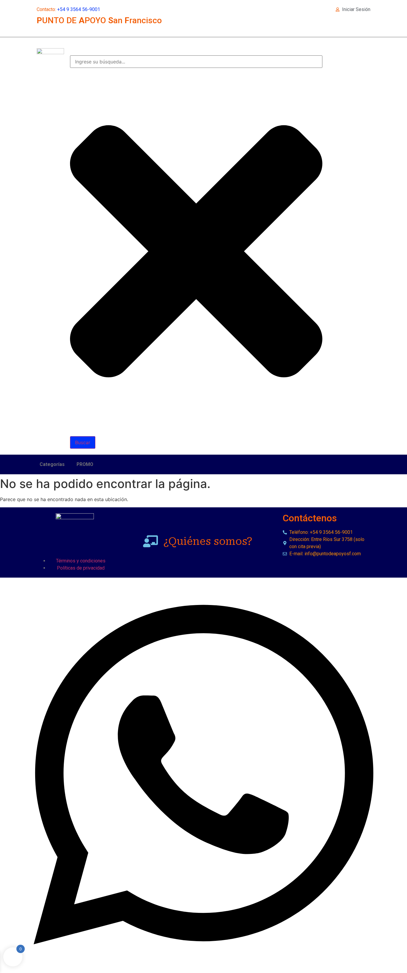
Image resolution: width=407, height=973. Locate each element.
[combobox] (196, 61)
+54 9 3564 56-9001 (78, 9)
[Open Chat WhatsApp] (203, 966)
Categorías (52, 464)
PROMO (85, 464)
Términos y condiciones (80, 561)
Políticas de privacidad (81, 568)
